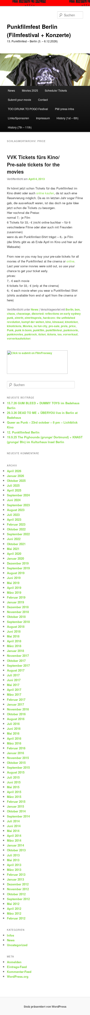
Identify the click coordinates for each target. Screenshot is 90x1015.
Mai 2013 (13, 860)
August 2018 (15, 626)
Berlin (69, 309)
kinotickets (14, 326)
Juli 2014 (13, 821)
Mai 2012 (13, 904)
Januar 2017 (15, 704)
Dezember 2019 (18, 563)
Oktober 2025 (16, 480)
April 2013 (14, 865)
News (11, 90)
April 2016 (14, 738)
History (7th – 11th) (20, 127)
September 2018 (18, 621)
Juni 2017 (14, 680)
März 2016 (14, 743)
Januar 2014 (15, 845)
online (70, 261)
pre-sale (54, 326)
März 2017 (14, 694)
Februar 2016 (16, 748)
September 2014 (18, 816)
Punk (10, 330)
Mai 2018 (13, 636)
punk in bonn (23, 330)
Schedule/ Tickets (56, 90)
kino (48, 322)
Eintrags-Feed (17, 967)
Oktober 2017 (16, 660)
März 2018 (14, 646)
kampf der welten (32, 322)
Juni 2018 (14, 631)
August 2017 (15, 670)
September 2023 (18, 505)
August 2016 (15, 719)
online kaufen (45, 193)
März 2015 (14, 796)
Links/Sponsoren (18, 118)
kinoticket (71, 322)
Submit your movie (19, 100)
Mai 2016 (13, 733)
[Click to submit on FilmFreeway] (37, 373)
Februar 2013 (16, 874)
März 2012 (14, 913)
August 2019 (15, 573)
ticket (42, 334)
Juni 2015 (14, 782)
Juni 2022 (14, 539)
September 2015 (18, 767)
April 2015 (14, 792)
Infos (10, 935)
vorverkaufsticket (18, 338)
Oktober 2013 (16, 850)
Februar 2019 (16, 597)
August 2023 (15, 510)
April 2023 (14, 519)
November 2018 (18, 612)
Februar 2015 (16, 801)
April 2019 (14, 587)
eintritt (19, 318)
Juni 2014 (14, 826)
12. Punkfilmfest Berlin (23, 432)
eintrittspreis (33, 318)
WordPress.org (17, 976)
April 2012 (14, 908)
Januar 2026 (15, 476)
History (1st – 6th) (67, 118)
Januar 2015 (15, 806)
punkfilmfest (54, 330)
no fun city (40, 326)
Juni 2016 (14, 728)
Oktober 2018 (16, 616)
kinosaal (57, 322)
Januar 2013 (15, 879)
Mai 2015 (13, 787)
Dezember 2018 (18, 607)
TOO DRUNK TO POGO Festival (28, 109)
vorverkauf (70, 334)
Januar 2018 (15, 651)
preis (64, 326)
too (59, 334)
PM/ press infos (64, 109)
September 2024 (18, 495)
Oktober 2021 (16, 544)
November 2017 (18, 655)
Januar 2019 (15, 602)
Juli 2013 (13, 855)
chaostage (23, 313)
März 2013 (14, 869)
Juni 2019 (14, 578)
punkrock (30, 334)
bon (77, 309)
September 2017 (18, 665)
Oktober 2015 (16, 762)
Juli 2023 (13, 514)
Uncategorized (17, 945)
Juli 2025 (13, 485)
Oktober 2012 (16, 894)
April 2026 (14, 471)
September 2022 (18, 534)
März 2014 (14, 840)
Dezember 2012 (18, 884)
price (72, 326)
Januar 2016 (15, 753)
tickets (51, 334)
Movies (27, 326)
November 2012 (18, 889)
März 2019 (14, 592)
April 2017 (14, 689)
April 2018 (14, 641)
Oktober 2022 (16, 529)
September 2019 (18, 568)
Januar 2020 (15, 558)
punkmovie (70, 330)
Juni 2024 (14, 500)
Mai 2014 (13, 831)
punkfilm (38, 330)
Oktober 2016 (16, 714)
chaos (11, 313)
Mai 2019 (13, 583)
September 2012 (18, 899)
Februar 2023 (16, 524)
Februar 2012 (16, 918)
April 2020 (14, 553)
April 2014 (14, 835)
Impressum (43, 118)
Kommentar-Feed (19, 971)
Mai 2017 (13, 685)
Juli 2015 (13, 777)
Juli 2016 (13, 723)
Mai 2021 (13, 549)
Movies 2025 (30, 90)
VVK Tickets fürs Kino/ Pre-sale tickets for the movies (33, 164)
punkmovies (15, 334)
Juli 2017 (13, 675)
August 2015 (15, 772)
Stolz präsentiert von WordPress (45, 1006)
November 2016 (18, 709)
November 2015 (18, 758)
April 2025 (14, 490)
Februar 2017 (16, 699)
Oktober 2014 (16, 811)
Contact (43, 100)
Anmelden (14, 962)
